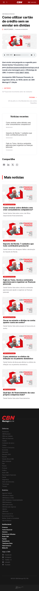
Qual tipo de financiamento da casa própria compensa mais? (19, 394)
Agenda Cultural (7, 493)
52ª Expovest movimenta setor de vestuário (17, 92)
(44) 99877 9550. (22, 73)
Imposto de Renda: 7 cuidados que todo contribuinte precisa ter (19, 134)
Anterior (7, 88)
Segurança (5, 479)
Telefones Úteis (7, 543)
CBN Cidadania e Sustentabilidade (12, 500)
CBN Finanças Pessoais (9, 204)
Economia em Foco (8, 516)
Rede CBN (5, 472)
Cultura (4, 445)
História (4, 532)
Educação (5, 452)
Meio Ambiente (6, 461)
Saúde (4, 477)
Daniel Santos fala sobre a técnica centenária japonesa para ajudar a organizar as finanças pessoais (18, 290)
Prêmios (5, 527)
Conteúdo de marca (8, 443)
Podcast (4, 468)
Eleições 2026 (6, 454)
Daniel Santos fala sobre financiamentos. (16, 398)
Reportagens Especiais (9, 475)
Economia (5, 450)
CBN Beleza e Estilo (8, 498)
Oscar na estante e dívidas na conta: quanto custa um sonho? (19, 321)
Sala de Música (6, 520)
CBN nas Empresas (7, 438)
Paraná (4, 466)
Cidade (4, 440)
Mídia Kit (5, 548)
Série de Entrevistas (8, 482)
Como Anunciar (7, 529)
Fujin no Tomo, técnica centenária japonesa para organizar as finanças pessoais (19, 145)
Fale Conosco (6, 545)
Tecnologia (5, 484)
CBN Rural (5, 511)
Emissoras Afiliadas (8, 534)
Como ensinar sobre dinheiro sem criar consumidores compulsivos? (18, 123)
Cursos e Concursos (8, 447)
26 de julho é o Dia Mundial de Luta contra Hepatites (22, 102)
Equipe (4, 539)
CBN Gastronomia (7, 504)
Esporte (4, 456)
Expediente (6, 541)
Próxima (32, 97)
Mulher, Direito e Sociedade (10, 518)
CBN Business (6, 434)
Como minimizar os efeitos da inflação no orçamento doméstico (18, 357)
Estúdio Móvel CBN (8, 459)
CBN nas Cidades (7, 436)
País (3, 463)
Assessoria (5, 431)
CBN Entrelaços (6, 502)
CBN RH (4, 509)
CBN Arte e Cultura (7, 495)
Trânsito (4, 486)
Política (4, 470)
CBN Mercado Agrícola (9, 507)
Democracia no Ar (7, 513)
